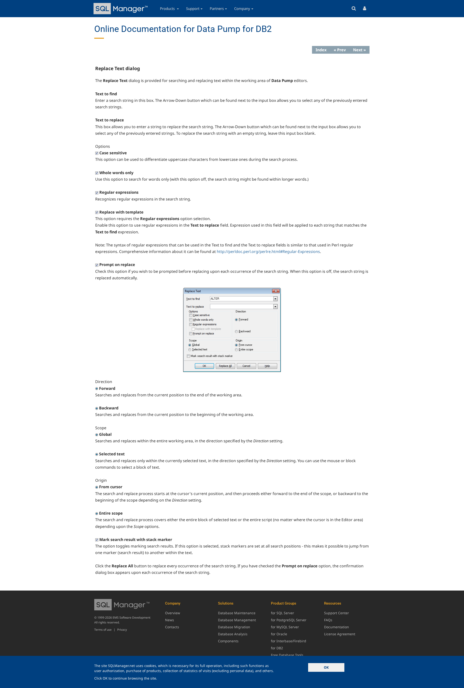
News (169, 620)
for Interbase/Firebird (288, 641)
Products (168, 8)
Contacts (172, 627)
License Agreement (339, 634)
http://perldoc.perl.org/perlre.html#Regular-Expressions (268, 251)
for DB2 (277, 648)
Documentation (336, 627)
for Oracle (279, 634)
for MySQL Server (285, 627)
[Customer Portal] (364, 8)
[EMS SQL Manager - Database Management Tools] (121, 8)
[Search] (353, 8)
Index (321, 49)
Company (242, 8)
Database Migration (234, 627)
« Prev (340, 49)
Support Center (336, 613)
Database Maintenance (236, 613)
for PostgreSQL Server (288, 620)
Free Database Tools (287, 655)
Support (192, 8)
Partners (217, 8)
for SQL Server (282, 613)
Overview (172, 613)
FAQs (328, 620)
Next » (359, 49)
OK (326, 667)
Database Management (237, 620)
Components (228, 641)
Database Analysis (232, 634)
